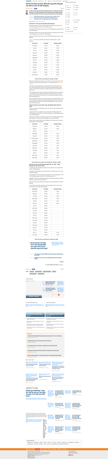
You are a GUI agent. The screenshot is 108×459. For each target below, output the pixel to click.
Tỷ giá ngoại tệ (36, 442)
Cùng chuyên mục (50, 302)
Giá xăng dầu (77, 442)
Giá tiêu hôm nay (64, 442)
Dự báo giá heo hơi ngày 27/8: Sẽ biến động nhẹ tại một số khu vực (35, 328)
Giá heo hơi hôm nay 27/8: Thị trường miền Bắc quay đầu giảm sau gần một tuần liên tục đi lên (35, 325)
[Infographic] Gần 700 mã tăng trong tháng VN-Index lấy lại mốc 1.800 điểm (59, 417)
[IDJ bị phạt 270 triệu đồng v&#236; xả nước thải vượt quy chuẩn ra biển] (51, 405)
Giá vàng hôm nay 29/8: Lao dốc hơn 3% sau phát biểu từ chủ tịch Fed (55, 325)
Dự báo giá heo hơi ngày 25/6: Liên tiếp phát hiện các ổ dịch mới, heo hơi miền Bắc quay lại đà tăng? (39, 245)
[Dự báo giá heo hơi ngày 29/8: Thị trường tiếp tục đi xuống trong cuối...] (46, 290)
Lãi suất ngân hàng (71, 442)
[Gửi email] (63, 8)
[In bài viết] (62, 8)
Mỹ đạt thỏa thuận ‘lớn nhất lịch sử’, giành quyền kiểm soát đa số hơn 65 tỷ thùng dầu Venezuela (58, 367)
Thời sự (29, 347)
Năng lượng (34, 1)
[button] (52, 294)
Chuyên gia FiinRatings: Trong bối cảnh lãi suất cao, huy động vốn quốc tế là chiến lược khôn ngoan (35, 393)
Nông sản (49, 1)
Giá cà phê (58, 442)
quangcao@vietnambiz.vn (75, 453)
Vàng (45, 1)
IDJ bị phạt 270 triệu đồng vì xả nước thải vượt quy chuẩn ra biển (59, 404)
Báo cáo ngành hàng (57, 1)
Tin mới (30, 333)
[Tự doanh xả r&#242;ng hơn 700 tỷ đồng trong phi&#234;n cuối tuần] (45, 362)
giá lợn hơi (54, 271)
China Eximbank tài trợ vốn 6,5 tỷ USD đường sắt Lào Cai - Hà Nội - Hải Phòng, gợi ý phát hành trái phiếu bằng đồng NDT (45, 428)
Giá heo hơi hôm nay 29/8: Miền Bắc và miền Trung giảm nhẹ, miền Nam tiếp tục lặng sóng (34, 315)
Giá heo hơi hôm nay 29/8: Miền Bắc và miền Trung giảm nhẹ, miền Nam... (55, 283)
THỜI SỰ (30, 449)
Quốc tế (53, 370)
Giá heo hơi (32, 271)
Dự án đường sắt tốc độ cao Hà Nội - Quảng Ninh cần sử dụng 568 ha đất (42, 345)
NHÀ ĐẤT (49, 449)
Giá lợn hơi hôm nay (38, 271)
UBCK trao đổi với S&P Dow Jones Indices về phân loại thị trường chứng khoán (58, 378)
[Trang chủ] (27, 11)
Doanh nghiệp (30, 352)
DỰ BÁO (33, 449)
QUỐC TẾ (41, 449)
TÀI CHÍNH (45, 449)
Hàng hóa (28, 1)
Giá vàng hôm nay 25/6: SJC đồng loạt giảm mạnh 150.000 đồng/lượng (46, 19)
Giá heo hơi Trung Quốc (47, 271)
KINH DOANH (64, 449)
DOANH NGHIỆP (59, 449)
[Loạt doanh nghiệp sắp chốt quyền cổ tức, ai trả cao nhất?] (32, 362)
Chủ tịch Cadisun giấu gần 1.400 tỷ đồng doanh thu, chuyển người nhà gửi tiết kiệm (44, 355)
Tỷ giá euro (50, 442)
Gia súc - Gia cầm (34, 296)
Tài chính (29, 342)
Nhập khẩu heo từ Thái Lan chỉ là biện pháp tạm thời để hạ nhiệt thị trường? (47, 258)
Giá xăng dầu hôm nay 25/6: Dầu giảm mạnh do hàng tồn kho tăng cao (45, 17)
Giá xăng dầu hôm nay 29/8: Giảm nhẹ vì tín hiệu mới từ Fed (54, 322)
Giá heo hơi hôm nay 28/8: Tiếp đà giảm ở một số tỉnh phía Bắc (35, 322)
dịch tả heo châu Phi (33, 273)
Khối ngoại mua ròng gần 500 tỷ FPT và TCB (45, 377)
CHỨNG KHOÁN (54, 449)
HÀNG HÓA (37, 449)
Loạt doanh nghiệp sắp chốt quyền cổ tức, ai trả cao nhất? (31, 365)
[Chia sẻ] (27, 14)
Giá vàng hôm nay (30, 442)
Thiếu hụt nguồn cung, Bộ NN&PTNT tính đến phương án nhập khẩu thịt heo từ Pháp (48, 255)
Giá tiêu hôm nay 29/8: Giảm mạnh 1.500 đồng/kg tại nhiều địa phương (55, 328)
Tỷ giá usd (41, 442)
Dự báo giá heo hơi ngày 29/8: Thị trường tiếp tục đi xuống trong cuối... (55, 289)
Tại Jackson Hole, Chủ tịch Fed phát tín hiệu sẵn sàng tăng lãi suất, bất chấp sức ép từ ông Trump (32, 379)
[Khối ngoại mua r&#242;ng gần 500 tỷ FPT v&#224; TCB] (45, 374)
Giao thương (64, 1)
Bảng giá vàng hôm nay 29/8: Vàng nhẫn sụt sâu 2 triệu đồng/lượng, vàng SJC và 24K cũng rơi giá (55, 315)
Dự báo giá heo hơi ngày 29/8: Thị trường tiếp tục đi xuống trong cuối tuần (36, 319)
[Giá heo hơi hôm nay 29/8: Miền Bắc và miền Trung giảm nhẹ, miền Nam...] (46, 283)
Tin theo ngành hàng (71, 2)
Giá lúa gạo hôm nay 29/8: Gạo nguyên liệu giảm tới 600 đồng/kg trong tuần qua (55, 319)
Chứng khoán (30, 337)
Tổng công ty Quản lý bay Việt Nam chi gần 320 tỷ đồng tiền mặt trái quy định (43, 350)
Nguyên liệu (40, 1)
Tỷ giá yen (45, 442)
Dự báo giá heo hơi (41, 273)
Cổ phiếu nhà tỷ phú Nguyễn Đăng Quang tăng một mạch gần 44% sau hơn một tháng (45, 336)
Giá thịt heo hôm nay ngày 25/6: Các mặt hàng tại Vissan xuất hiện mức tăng (47, 16)
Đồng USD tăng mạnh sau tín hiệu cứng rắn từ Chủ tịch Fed (39, 340)
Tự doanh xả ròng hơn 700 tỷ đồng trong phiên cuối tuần (45, 365)
